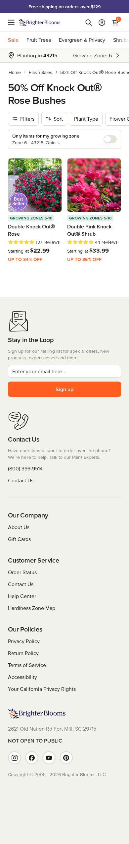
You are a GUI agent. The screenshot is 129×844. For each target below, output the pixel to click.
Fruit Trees (38, 40)
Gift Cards (19, 539)
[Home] (40, 22)
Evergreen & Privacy (82, 40)
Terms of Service (27, 665)
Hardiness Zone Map (31, 608)
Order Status (22, 572)
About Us (18, 527)
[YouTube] (49, 757)
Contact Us (20, 480)
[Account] (102, 23)
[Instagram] (14, 757)
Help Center (22, 596)
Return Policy (23, 653)
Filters (27, 119)
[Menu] (13, 22)
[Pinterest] (66, 757)
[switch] (110, 139)
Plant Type (86, 119)
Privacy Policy (24, 641)
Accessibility (22, 677)
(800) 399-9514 (25, 468)
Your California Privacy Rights (42, 689)
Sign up (64, 389)
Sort (58, 119)
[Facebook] (31, 757)
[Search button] (88, 22)
